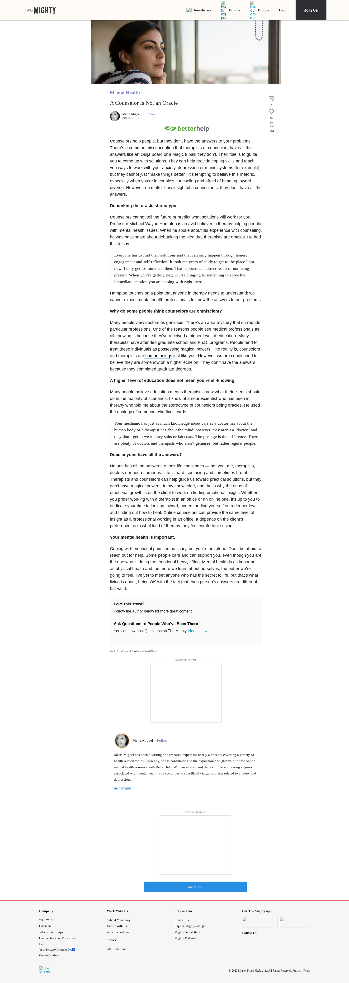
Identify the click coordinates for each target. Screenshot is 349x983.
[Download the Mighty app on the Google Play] (297, 922)
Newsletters (202, 10)
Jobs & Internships (51, 932)
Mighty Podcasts (185, 938)
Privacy (296, 970)
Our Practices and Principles (57, 938)
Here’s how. (198, 631)
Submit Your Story (119, 920)
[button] (150, 114)
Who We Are (47, 920)
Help (42, 944)
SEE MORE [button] (195, 886)
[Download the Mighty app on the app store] (260, 922)
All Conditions (116, 949)
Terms (306, 970)
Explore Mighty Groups (189, 926)
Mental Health (125, 92)
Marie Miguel (131, 114)
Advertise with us (118, 932)
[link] (41, 10)
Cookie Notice (48, 955)
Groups (263, 10)
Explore (234, 10)
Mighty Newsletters (187, 932)
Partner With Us (117, 926)
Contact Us (181, 920)
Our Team (45, 926)
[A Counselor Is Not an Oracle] (271, 138)
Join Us (311, 10)
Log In (283, 10)
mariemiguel (123, 788)
